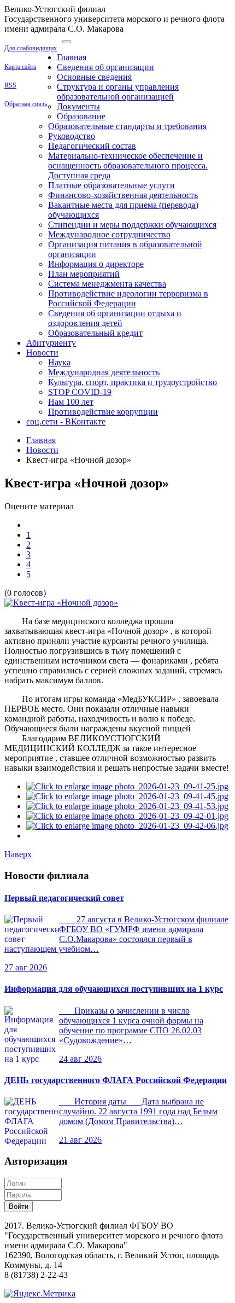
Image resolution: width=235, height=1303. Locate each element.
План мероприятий (84, 273)
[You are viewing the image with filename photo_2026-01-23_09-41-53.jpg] (127, 806)
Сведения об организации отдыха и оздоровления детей (114, 318)
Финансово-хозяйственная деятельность (123, 195)
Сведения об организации (105, 67)
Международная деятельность (104, 372)
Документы (78, 106)
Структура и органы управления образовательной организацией (118, 91)
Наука (59, 362)
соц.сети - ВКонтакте (65, 421)
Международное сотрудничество (109, 234)
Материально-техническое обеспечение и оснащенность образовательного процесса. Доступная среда (128, 165)
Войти (18, 1206)
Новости (42, 352)
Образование (81, 116)
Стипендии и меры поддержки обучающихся (132, 224)
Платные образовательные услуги (111, 185)
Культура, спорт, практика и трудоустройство (132, 382)
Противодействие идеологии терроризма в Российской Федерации (128, 298)
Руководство (71, 136)
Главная (71, 57)
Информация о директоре (96, 264)
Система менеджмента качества (107, 283)
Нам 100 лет (70, 401)
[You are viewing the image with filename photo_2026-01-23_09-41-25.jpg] (127, 786)
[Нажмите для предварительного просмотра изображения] (61, 602)
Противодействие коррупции (103, 411)
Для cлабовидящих (30, 48)
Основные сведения (94, 77)
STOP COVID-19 (79, 392)
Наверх (18, 854)
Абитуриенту (51, 342)
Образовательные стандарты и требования (127, 126)
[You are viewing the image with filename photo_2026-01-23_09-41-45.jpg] (127, 796)
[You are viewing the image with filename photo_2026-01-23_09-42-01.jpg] (127, 816)
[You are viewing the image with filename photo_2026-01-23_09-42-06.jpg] (127, 825)
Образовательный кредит (95, 333)
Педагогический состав (92, 145)
